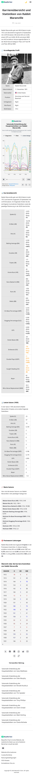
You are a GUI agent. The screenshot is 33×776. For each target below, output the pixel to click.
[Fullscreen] (29, 184)
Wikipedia (12, 185)
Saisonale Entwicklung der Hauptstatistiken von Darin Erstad (13, 706)
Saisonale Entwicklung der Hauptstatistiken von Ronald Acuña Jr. (15, 684)
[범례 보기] (23, 179)
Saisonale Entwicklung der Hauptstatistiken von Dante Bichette (14, 721)
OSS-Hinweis (5, 760)
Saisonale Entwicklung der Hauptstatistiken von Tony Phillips (14, 699)
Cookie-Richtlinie (6, 755)
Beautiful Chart (18, 770)
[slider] (7, 179)
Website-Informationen (8, 752)
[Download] (22, 184)
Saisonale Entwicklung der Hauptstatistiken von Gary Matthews (14, 670)
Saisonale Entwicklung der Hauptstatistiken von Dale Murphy (14, 677)
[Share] (26, 184)
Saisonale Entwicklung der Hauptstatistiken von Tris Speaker (13, 692)
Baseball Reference (13, 184)
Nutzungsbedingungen (8, 758)
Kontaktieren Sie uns (8, 763)
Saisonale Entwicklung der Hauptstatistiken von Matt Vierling (14, 714)
